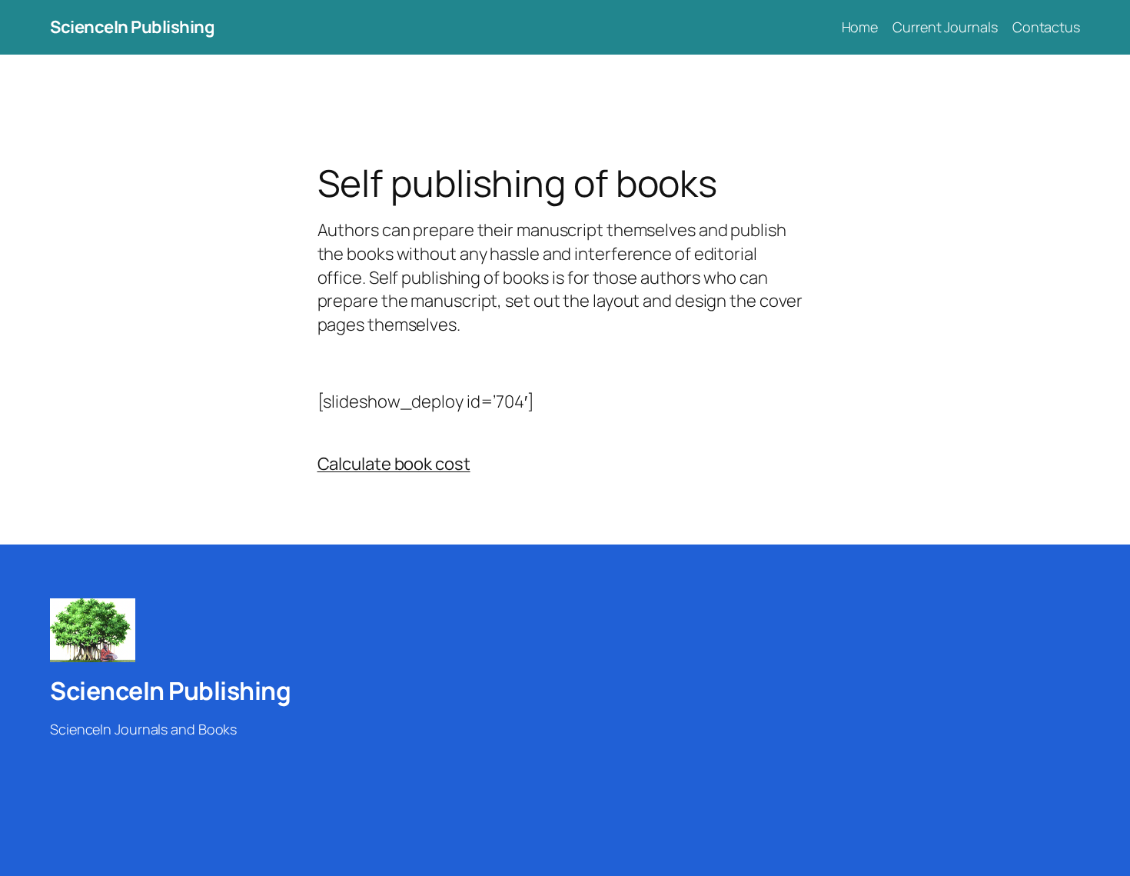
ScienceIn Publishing (132, 26)
